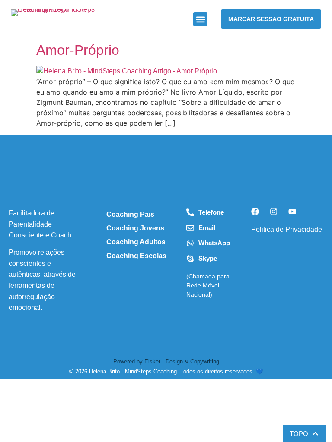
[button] (200, 19)
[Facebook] (255, 211)
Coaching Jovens (135, 228)
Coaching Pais (130, 214)
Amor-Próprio (77, 50)
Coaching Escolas (136, 255)
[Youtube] (292, 211)
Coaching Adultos (136, 242)
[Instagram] (274, 211)
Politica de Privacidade (286, 229)
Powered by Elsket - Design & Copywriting (166, 361)
